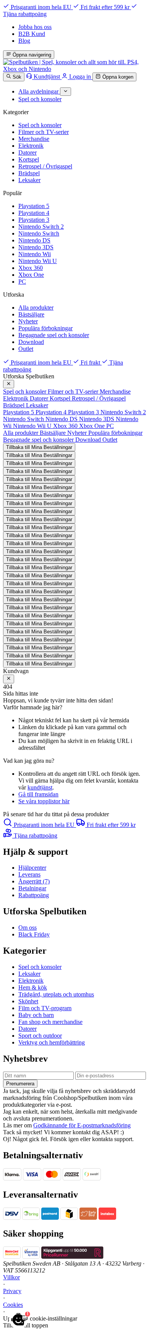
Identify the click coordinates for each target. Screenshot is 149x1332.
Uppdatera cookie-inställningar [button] (40, 1318)
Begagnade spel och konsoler (53, 335)
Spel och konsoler (40, 125)
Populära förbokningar (45, 328)
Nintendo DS (34, 240)
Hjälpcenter (32, 867)
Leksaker (29, 180)
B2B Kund (31, 34)
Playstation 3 (33, 219)
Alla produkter (35, 307)
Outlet (25, 349)
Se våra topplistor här (44, 801)
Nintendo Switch (38, 233)
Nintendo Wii (34, 254)
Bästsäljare (31, 314)
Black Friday (34, 934)
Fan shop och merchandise (50, 1022)
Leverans (29, 874)
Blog (24, 40)
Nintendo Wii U (37, 261)
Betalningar (32, 888)
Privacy (12, 1291)
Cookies (13, 1304)
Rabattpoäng (33, 895)
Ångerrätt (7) (34, 881)
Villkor (11, 1277)
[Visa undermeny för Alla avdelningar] (65, 91)
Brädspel (29, 173)
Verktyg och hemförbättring (51, 1042)
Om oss (27, 927)
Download (31, 342)
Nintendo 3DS (35, 247)
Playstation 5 (33, 206)
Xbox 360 (30, 268)
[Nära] (8, 384)
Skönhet (28, 1001)
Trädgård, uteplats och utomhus (56, 994)
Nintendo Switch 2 (41, 226)
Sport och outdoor (40, 1035)
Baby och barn (36, 1015)
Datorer (27, 152)
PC (22, 281)
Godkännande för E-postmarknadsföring (82, 1125)
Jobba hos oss (35, 27)
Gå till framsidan (38, 794)
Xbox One (31, 274)
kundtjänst (40, 787)
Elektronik (31, 145)
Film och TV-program (44, 1008)
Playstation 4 (33, 213)
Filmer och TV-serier (43, 132)
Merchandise (33, 139)
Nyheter (28, 321)
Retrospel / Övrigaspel (45, 166)
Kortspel (28, 159)
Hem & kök (32, 987)
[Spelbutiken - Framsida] (74, 69)
